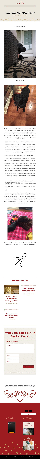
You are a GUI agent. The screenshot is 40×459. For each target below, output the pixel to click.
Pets (21, 15)
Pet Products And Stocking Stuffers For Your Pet (11, 315)
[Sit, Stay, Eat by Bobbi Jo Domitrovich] (11, 427)
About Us (6, 456)
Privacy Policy (11, 456)
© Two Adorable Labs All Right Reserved (28, 456)
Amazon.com (10, 387)
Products (24, 15)
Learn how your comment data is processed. (25, 372)
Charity (8, 303)
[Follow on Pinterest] (26, 411)
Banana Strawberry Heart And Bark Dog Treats (28, 290)
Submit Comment (28, 366)
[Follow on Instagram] (30, 411)
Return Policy (17, 456)
